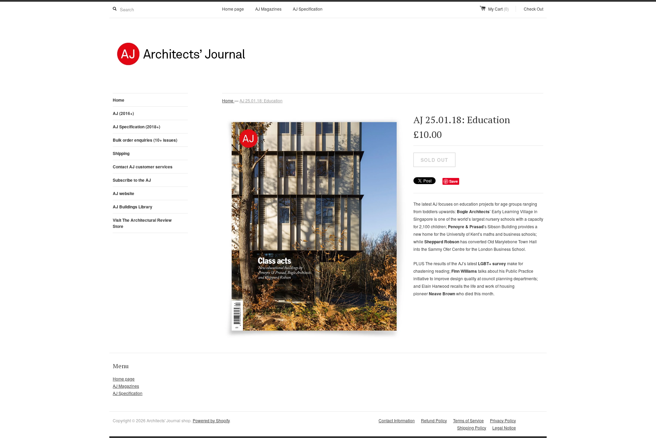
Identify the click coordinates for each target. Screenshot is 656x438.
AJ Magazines (268, 9)
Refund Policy (434, 420)
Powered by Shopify (211, 420)
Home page (233, 9)
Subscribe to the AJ (132, 180)
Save (453, 181)
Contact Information (397, 420)
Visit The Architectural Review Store (142, 223)
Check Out (533, 9)
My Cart (498, 9)
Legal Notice (504, 427)
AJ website (123, 193)
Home (118, 100)
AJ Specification (308, 9)
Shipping (121, 153)
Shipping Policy (471, 427)
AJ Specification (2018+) (136, 127)
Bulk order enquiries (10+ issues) (145, 140)
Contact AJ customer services (143, 167)
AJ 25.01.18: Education (261, 100)
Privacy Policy (503, 420)
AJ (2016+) (123, 113)
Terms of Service (468, 420)
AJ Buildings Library (132, 207)
